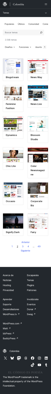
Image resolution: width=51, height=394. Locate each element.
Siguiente (25, 250)
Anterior (26, 242)
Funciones (24, 47)
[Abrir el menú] (46, 4)
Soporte (7, 304)
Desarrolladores (11, 309)
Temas (6, 13)
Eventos (31, 304)
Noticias (7, 280)
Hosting (7, 285)
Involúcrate (33, 299)
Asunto (40, 47)
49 (39, 246)
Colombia (14, 351)
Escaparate (33, 275)
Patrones (31, 290)
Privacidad (8, 290)
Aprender (7, 299)
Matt (7, 328)
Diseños (8, 47)
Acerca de (8, 275)
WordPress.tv (11, 314)
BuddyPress (10, 338)
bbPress (8, 333)
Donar (31, 309)
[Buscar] (41, 32)
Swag (31, 314)
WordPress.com (12, 323)
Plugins (30, 285)
